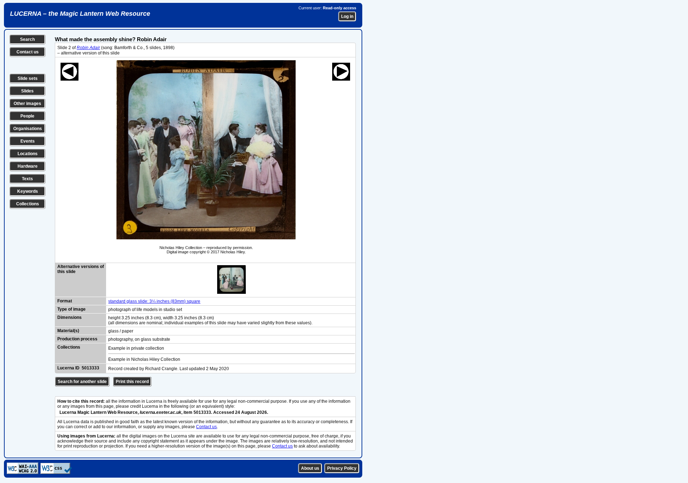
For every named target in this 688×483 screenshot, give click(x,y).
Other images (27, 103)
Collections (27, 203)
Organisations (27, 128)
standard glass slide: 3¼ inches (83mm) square (154, 301)
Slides (27, 91)
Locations (28, 153)
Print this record (132, 381)
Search (27, 39)
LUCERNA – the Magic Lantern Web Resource (80, 13)
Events (27, 141)
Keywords (27, 191)
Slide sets (28, 78)
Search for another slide (82, 381)
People (27, 116)
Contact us (27, 51)
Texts (27, 178)
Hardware (28, 166)
